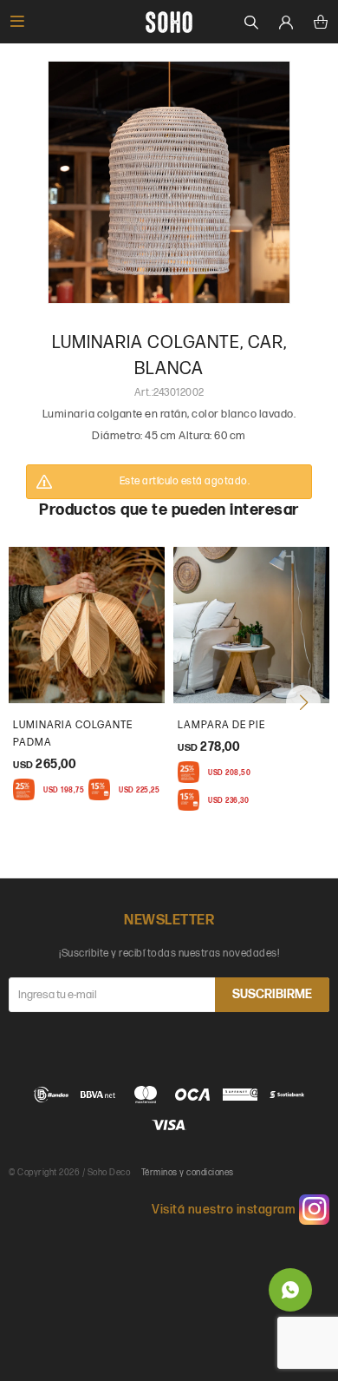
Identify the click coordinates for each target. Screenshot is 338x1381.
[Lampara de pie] (251, 625)
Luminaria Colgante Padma (73, 734)
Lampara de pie (221, 725)
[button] (303, 702)
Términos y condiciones (187, 1172)
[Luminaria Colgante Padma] (87, 625)
